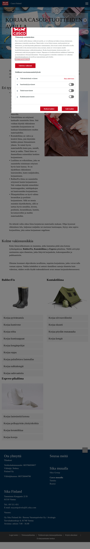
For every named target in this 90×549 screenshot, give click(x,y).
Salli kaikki (70, 109)
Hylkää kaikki (49, 109)
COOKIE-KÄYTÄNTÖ (22, 59)
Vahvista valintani (25, 66)
